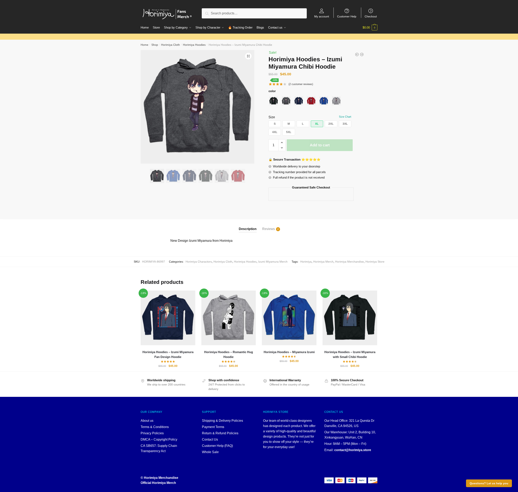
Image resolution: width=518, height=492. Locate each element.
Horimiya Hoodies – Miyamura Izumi (289, 352)
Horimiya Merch (323, 261)
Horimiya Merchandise (349, 261)
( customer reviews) (301, 84)
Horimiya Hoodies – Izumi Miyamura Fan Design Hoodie (167, 354)
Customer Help (346, 16)
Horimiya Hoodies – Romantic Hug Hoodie (228, 354)
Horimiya (306, 261)
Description (248, 229)
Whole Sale (210, 452)
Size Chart (345, 116)
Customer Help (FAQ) (217, 445)
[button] (275, 123)
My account (321, 16)
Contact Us (210, 439)
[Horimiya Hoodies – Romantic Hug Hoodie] (228, 318)
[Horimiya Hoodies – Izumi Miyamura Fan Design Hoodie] (168, 318)
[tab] (248, 225)
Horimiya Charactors (199, 261)
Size (272, 117)
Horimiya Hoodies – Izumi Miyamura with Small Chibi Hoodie (349, 354)
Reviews (268, 229)
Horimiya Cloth (170, 44)
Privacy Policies (152, 433)
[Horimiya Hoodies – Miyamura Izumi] (289, 318)
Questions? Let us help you (489, 483)
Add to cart (320, 145)
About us (147, 420)
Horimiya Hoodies (194, 44)
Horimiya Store (374, 261)
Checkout (371, 16)
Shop (154, 44)
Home (144, 44)
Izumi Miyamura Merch (273, 261)
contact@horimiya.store (352, 450)
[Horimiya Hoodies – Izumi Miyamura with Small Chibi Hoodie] (350, 318)
